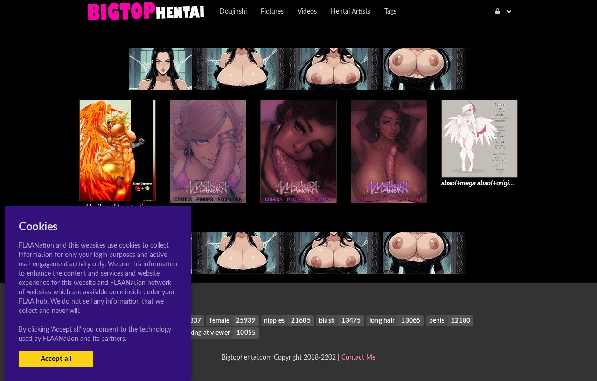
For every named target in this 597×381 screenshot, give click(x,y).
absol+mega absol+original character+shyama (505, 183)
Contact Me (358, 357)
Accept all (56, 358)
